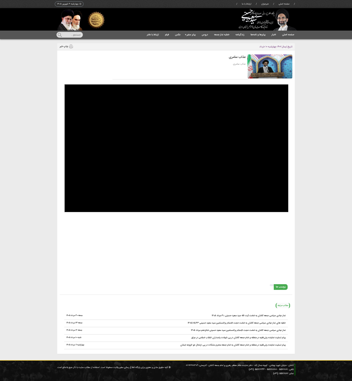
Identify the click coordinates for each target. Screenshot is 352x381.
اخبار (274, 35)
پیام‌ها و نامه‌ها (258, 35)
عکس (177, 35)
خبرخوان (265, 4)
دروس (205, 35)
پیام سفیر (190, 35)
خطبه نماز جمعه (221, 35)
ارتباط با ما (246, 4)
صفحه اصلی (284, 4)
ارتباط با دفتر (153, 35)
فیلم (167, 35)
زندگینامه (239, 35)
